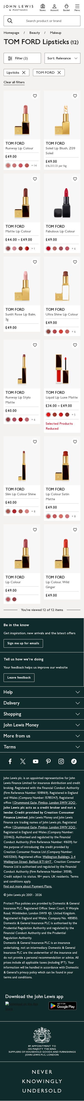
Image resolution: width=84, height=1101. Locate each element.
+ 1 (33, 248)
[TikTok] (74, 763)
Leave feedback (19, 677)
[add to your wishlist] (35, 95)
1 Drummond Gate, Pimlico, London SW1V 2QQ (44, 803)
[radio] (8, 165)
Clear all (14, 82)
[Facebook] (10, 763)
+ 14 (34, 165)
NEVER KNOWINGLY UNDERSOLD (42, 1081)
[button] (77, 7)
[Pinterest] (48, 763)
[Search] (9, 20)
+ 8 (33, 511)
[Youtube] (35, 763)
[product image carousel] (22, 114)
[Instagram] (61, 763)
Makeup (55, 32)
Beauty (34, 32)
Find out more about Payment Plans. (28, 886)
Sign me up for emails (23, 643)
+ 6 (74, 248)
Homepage (11, 32)
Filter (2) (21, 58)
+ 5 (74, 414)
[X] (23, 763)
